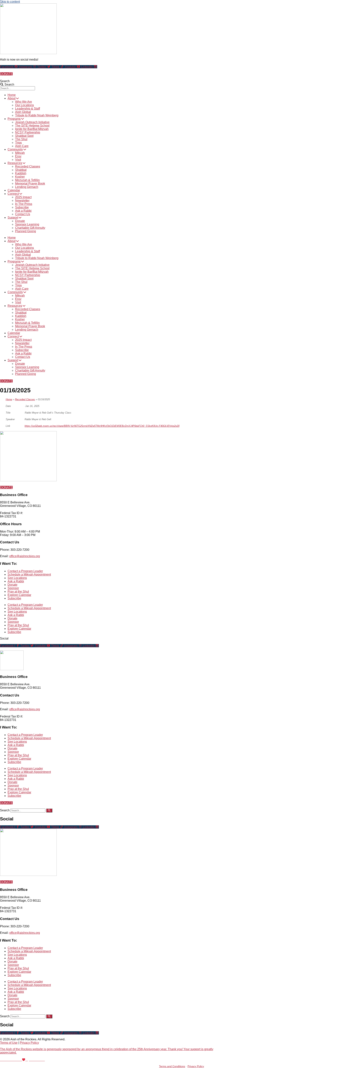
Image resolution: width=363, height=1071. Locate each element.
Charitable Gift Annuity (30, 227)
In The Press (23, 204)
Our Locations (24, 105)
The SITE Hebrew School (32, 125)
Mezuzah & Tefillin (27, 180)
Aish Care (22, 146)
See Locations (17, 578)
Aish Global (23, 112)
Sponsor (13, 588)
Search (5, 81)
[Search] (49, 810)
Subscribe (22, 207)
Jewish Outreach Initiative (32, 122)
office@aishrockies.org (24, 556)
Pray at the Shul (18, 591)
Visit (18, 159)
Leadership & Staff (27, 108)
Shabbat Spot (24, 135)
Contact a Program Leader (25, 571)
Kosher (20, 176)
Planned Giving (25, 231)
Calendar (14, 190)
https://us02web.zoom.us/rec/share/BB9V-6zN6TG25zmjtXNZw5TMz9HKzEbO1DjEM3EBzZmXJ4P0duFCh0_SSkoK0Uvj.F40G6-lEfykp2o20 (102, 426)
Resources (15, 163)
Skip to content (10, 1)
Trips (18, 142)
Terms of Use (9, 1042)
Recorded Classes (27, 166)
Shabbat (20, 169)
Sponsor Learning (27, 224)
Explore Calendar (19, 595)
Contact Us (22, 214)
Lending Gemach (26, 186)
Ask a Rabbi (23, 210)
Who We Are (23, 101)
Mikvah (20, 152)
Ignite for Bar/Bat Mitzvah (32, 129)
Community (15, 149)
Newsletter (22, 200)
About (12, 98)
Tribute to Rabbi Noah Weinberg (36, 115)
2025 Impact (23, 197)
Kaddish (20, 173)
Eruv (18, 156)
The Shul (21, 139)
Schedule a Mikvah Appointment (29, 574)
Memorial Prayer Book (30, 183)
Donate (20, 221)
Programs (14, 118)
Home (12, 95)
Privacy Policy (29, 1042)
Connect (13, 193)
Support (13, 217)
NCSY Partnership (27, 132)
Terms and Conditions (172, 1066)
